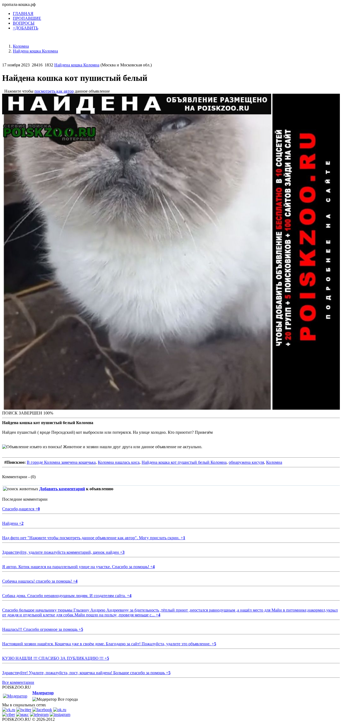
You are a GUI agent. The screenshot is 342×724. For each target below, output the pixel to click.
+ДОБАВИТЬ (25, 28)
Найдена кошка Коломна (76, 65)
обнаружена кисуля (246, 462)
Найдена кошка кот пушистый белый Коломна (184, 462)
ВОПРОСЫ (23, 23)
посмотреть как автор (54, 91)
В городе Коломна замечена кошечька (61, 462)
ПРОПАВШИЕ (27, 18)
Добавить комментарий (62, 489)
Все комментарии (18, 682)
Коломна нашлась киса (118, 462)
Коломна (274, 462)
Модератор (43, 693)
